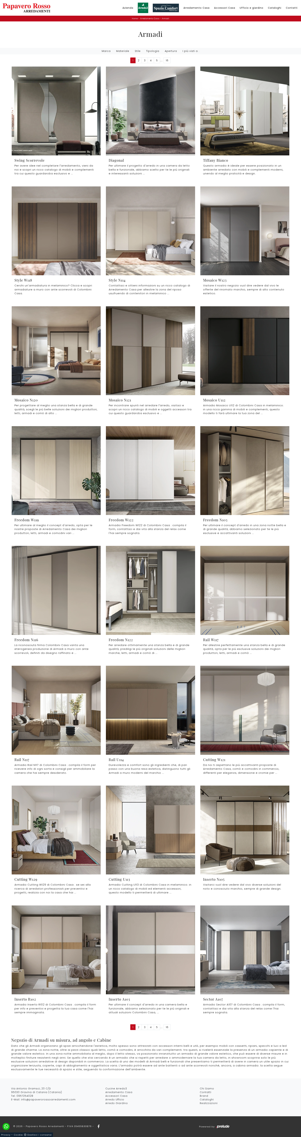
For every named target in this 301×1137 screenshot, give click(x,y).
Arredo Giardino (116, 1103)
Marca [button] (106, 51)
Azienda (127, 8)
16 (167, 60)
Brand (204, 1096)
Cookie (18, 1134)
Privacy (5, 1134)
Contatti (292, 8)
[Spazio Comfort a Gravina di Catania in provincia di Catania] (165, 8)
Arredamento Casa (196, 8)
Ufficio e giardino (251, 8)
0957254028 (25, 1096)
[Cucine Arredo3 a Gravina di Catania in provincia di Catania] (143, 7)
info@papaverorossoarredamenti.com (48, 1099)
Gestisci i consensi (39, 1134)
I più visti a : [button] (191, 51)
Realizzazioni (209, 1103)
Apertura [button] (171, 51)
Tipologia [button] (152, 51)
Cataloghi (274, 8)
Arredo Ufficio (114, 1099)
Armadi (165, 18)
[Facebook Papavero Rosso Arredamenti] (97, 1126)
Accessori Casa (224, 8)
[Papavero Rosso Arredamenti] (26, 8)
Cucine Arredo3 (116, 1088)
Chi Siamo (207, 1088)
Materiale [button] (122, 51)
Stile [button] (138, 51)
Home (135, 18)
